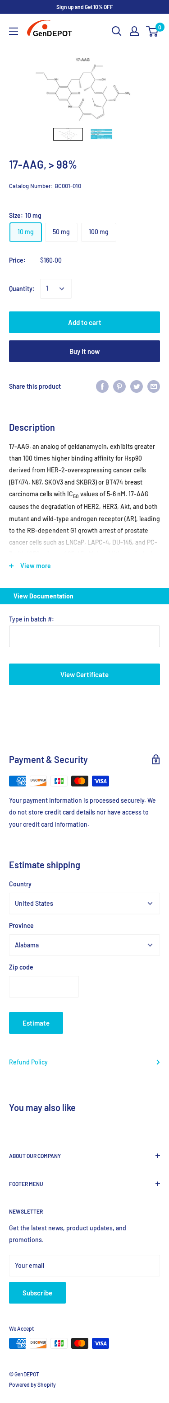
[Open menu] (13, 31)
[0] (152, 31)
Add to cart (84, 322)
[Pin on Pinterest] (119, 386)
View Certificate (84, 674)
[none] (68, 134)
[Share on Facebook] (102, 386)
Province (21, 925)
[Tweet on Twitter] (136, 386)
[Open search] (117, 31)
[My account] (134, 31)
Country (20, 884)
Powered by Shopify (32, 1384)
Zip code (21, 967)
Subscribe (37, 1293)
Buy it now (84, 351)
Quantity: (22, 288)
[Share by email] (153, 386)
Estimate (36, 1023)
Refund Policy (28, 1062)
